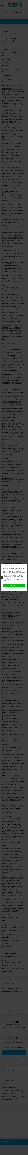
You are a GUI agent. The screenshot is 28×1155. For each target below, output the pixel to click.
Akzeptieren (14, 585)
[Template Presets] (1, 577)
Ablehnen (14, 588)
